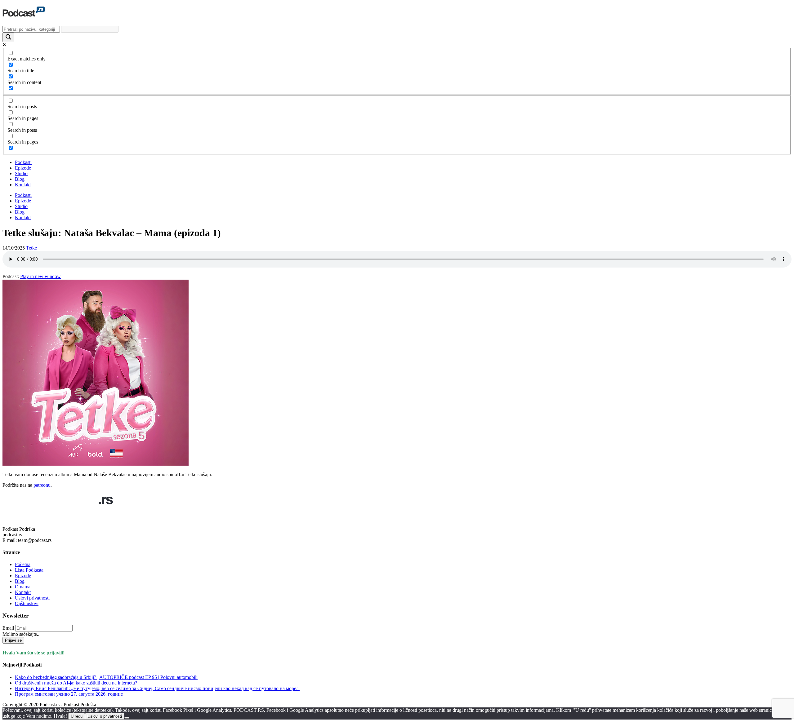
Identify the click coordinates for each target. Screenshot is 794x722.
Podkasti (23, 162)
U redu (77, 716)
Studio (21, 173)
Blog (20, 179)
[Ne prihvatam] (126, 718)
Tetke (31, 247)
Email (8, 628)
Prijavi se (13, 640)
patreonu (42, 485)
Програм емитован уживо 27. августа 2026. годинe (69, 694)
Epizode (23, 168)
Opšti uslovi (26, 603)
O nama (22, 586)
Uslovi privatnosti (32, 597)
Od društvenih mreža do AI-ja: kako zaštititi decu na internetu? (76, 682)
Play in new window (40, 276)
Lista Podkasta (29, 570)
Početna (22, 564)
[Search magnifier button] (8, 37)
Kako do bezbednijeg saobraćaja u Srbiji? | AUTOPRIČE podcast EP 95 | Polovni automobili (106, 677)
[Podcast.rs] (23, 13)
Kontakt (23, 184)
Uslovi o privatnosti (104, 716)
